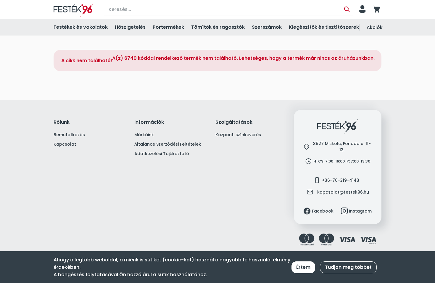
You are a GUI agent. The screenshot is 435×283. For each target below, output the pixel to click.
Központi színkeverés (238, 135)
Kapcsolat (65, 144)
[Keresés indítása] (347, 9)
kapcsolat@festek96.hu (343, 192)
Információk (149, 122)
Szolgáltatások (233, 122)
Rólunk (62, 122)
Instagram (360, 211)
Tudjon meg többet (348, 267)
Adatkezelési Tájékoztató (161, 154)
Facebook (323, 211)
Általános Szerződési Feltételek (167, 144)
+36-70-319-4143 (340, 180)
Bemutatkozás (69, 135)
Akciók (375, 27)
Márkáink (144, 135)
